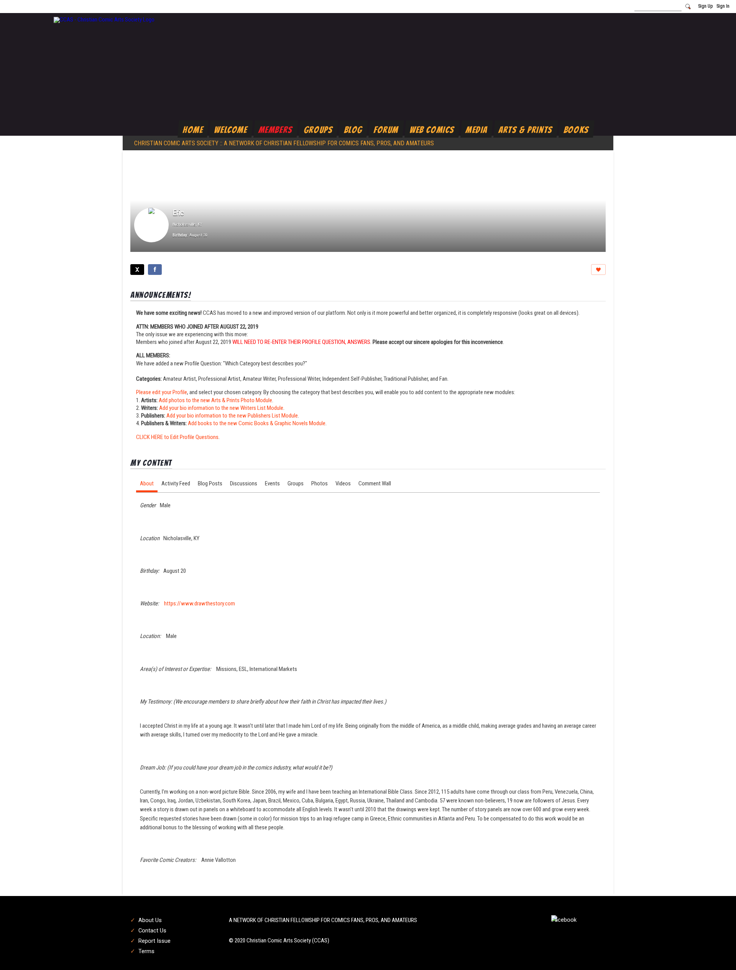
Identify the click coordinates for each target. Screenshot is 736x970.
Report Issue (154, 940)
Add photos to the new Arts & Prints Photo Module (215, 400)
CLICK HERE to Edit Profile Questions (177, 437)
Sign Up (705, 6)
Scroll (716, 951)
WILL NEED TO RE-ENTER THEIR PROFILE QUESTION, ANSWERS (301, 342)
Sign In (722, 6)
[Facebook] (155, 269)
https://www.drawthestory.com (199, 603)
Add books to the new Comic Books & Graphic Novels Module (256, 423)
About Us (150, 920)
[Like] (598, 269)
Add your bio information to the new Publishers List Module (232, 415)
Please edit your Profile (161, 392)
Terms (146, 951)
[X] (137, 269)
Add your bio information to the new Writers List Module (221, 407)
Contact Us (152, 930)
